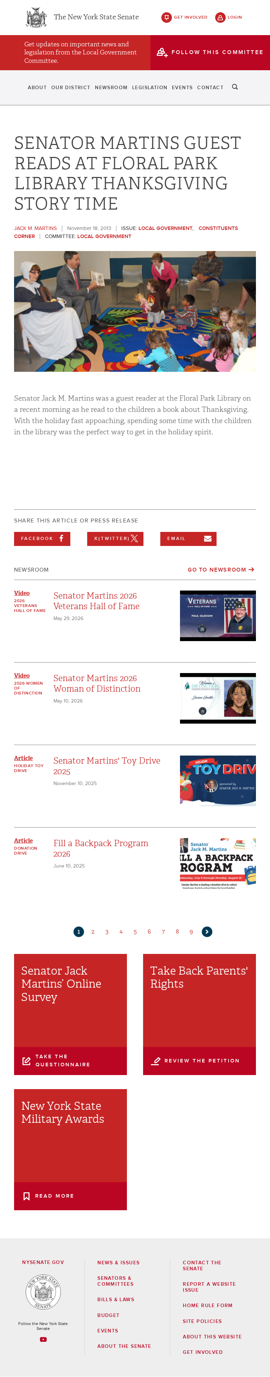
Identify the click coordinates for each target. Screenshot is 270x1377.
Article (23, 758)
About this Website (212, 1337)
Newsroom (111, 87)
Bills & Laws (115, 1299)
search (235, 88)
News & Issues (118, 1262)
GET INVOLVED (203, 1352)
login (235, 17)
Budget (108, 1315)
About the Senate (124, 1346)
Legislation (149, 87)
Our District (71, 87)
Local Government (165, 228)
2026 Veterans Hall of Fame (30, 606)
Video (22, 593)
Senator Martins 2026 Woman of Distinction (97, 683)
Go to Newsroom (217, 570)
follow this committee (218, 52)
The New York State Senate (96, 17)
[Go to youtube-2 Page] (43, 1339)
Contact (210, 87)
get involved (191, 17)
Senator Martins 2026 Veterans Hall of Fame (96, 601)
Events (182, 87)
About (37, 87)
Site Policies (202, 1321)
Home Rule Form (208, 1305)
